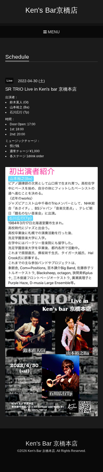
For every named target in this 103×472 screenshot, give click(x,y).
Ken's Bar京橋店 (51, 10)
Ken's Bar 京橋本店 (52, 443)
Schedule (17, 57)
